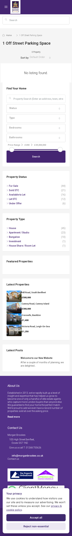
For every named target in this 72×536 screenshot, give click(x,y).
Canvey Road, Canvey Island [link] (35, 303)
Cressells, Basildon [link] (31, 315)
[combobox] (40, 58)
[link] (14, 296)
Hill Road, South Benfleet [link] (34, 292)
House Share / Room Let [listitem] (22, 245)
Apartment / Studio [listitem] (19, 232)
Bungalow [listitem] (14, 237)
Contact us (13, 459)
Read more (14, 416)
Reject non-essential (36, 526)
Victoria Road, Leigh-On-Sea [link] (36, 326)
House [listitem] (12, 228)
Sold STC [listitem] (14, 190)
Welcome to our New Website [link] (36, 358)
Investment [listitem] (15, 241)
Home (9, 35)
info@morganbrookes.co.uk (27, 455)
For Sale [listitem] (13, 186)
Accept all (36, 517)
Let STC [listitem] (13, 199)
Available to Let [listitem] (17, 194)
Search (36, 156)
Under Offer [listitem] (15, 203)
